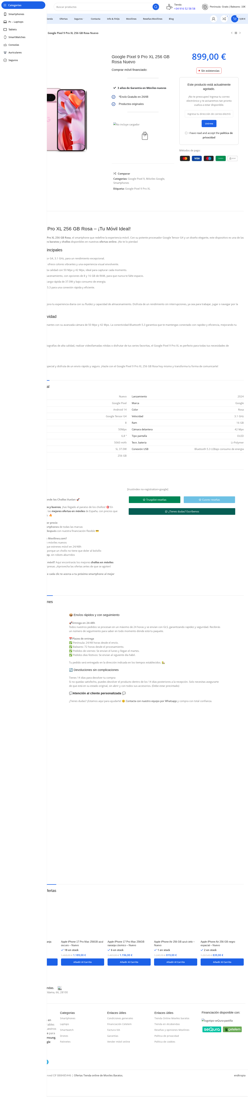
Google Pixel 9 (136, 178)
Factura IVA (113, 1029)
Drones (64, 1035)
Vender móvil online (118, 1041)
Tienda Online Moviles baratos (171, 1018)
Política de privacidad (166, 1035)
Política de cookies (164, 1041)
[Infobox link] (143, 97)
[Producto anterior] (232, 33)
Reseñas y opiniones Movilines (171, 1029)
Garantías (112, 1035)
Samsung (49, 1037)
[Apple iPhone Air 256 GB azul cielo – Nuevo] (175, 916)
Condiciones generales (120, 1018)
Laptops (64, 1024)
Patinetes (65, 1041)
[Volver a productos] (236, 33)
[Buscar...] (156, 7)
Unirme (209, 123)
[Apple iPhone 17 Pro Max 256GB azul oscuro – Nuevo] (82, 916)
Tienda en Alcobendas (167, 1024)
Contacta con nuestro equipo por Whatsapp (151, 701)
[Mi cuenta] (213, 18)
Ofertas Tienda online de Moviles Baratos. (98, 1075)
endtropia (239, 1075)
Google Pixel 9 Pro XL (137, 188)
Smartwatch (67, 1029)
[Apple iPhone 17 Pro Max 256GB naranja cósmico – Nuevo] (129, 916)
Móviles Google (155, 178)
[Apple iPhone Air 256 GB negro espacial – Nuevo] (222, 916)
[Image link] (217, 1020)
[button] (82, 962)
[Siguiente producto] (240, 33)
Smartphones (121, 182)
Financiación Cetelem (119, 1024)
